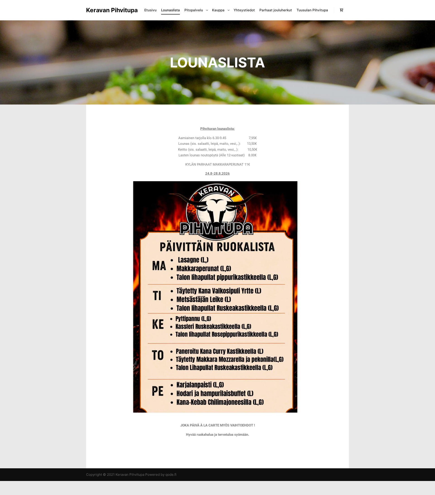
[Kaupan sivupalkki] (341, 10)
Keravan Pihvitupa (108, 10)
